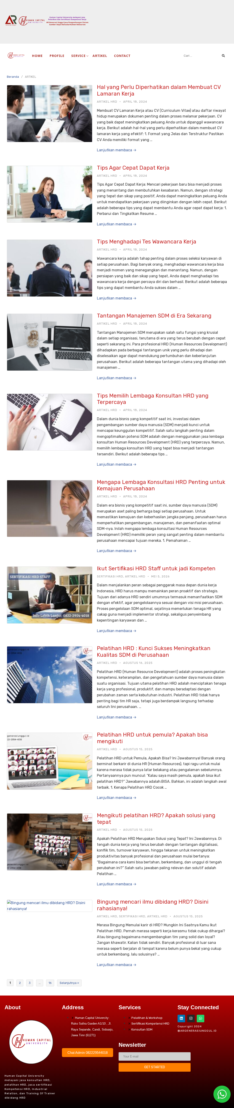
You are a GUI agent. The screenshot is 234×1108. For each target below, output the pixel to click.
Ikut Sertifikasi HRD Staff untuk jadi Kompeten (156, 568)
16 (50, 983)
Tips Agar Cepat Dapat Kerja (133, 168)
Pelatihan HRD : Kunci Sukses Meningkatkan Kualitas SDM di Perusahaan (153, 651)
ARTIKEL (100, 55)
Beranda (13, 76)
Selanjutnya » (69, 983)
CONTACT (122, 55)
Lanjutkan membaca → (116, 150)
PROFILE (57, 55)
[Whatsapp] (200, 1018)
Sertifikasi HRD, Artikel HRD (121, 576)
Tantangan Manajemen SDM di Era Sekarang (154, 315)
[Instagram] (191, 1018)
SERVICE (78, 55)
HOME (37, 55)
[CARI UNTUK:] (204, 55)
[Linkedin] (181, 1018)
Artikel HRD (107, 101)
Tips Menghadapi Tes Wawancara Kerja (146, 241)
